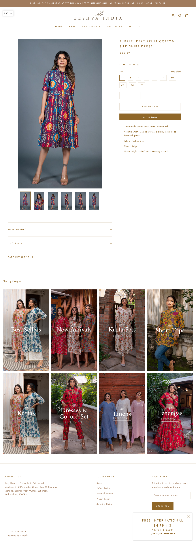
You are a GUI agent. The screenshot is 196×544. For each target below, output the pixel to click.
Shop (72, 26)
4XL (123, 85)
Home (58, 26)
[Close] (188, 516)
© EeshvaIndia (17, 531)
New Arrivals (91, 26)
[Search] (180, 15)
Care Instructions (20, 257)
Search (99, 483)
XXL (163, 77)
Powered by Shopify (18, 535)
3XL (172, 77)
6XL (142, 85)
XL (154, 77)
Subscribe (162, 505)
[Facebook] (130, 64)
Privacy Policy (103, 499)
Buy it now (150, 117)
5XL (132, 85)
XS (122, 77)
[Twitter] (134, 64)
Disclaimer (15, 243)
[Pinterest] (138, 64)
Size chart (176, 71)
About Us (135, 26)
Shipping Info (17, 229)
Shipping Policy (104, 504)
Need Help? (114, 26)
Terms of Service (104, 493)
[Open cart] (186, 15)
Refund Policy (103, 488)
